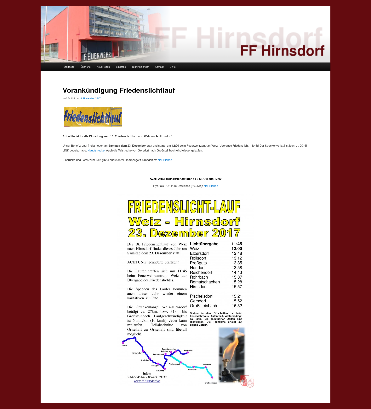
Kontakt (159, 66)
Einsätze (121, 66)
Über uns (86, 66)
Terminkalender (140, 66)
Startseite (69, 66)
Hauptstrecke (96, 150)
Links (173, 66)
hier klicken (165, 160)
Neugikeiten (103, 66)
